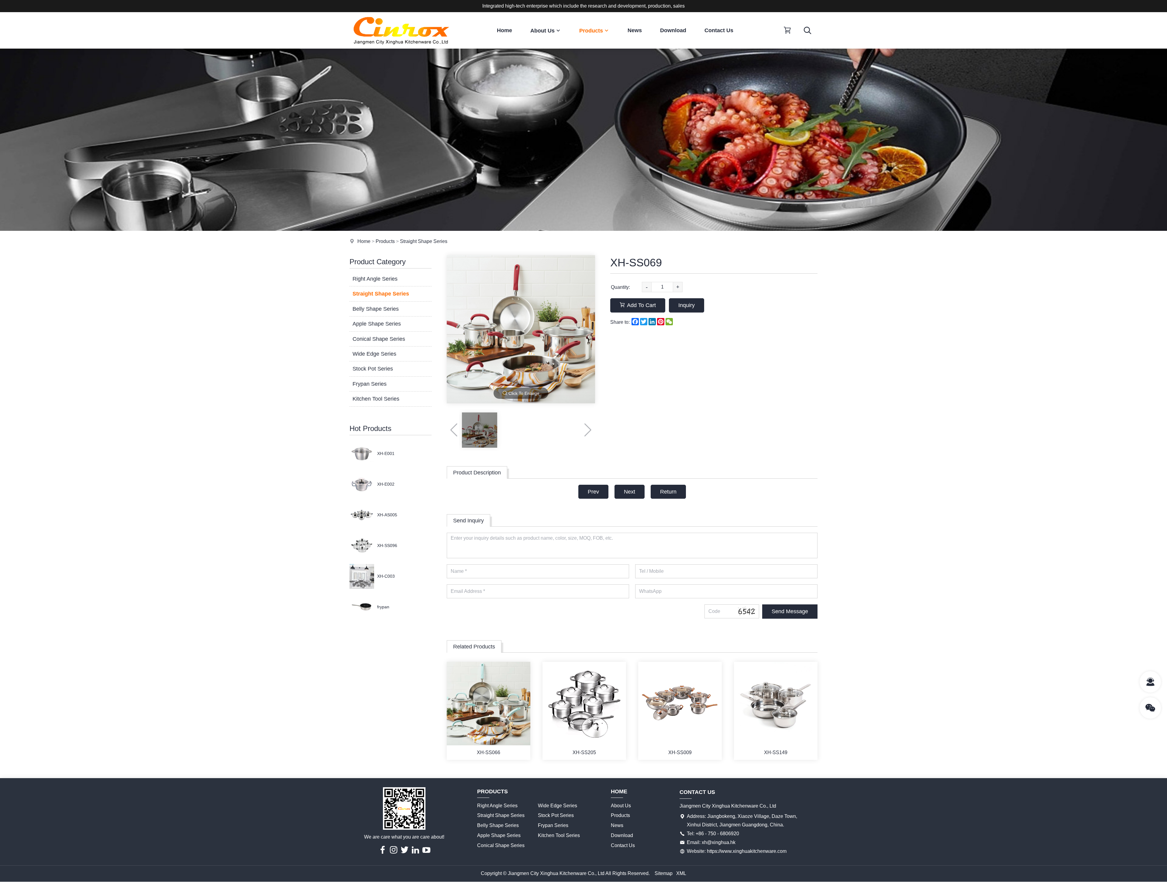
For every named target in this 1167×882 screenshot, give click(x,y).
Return (668, 492)
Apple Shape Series (377, 324)
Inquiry (686, 305)
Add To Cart (641, 305)
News (635, 30)
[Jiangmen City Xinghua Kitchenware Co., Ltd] (401, 47)
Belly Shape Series (376, 309)
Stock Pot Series (373, 369)
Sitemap (664, 873)
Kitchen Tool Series (376, 399)
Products (591, 31)
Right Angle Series (375, 279)
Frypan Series (370, 384)
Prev (593, 492)
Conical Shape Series (379, 339)
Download (673, 30)
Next (629, 492)
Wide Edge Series (374, 354)
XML (681, 873)
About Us (542, 31)
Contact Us (718, 30)
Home (504, 30)
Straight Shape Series (423, 241)
